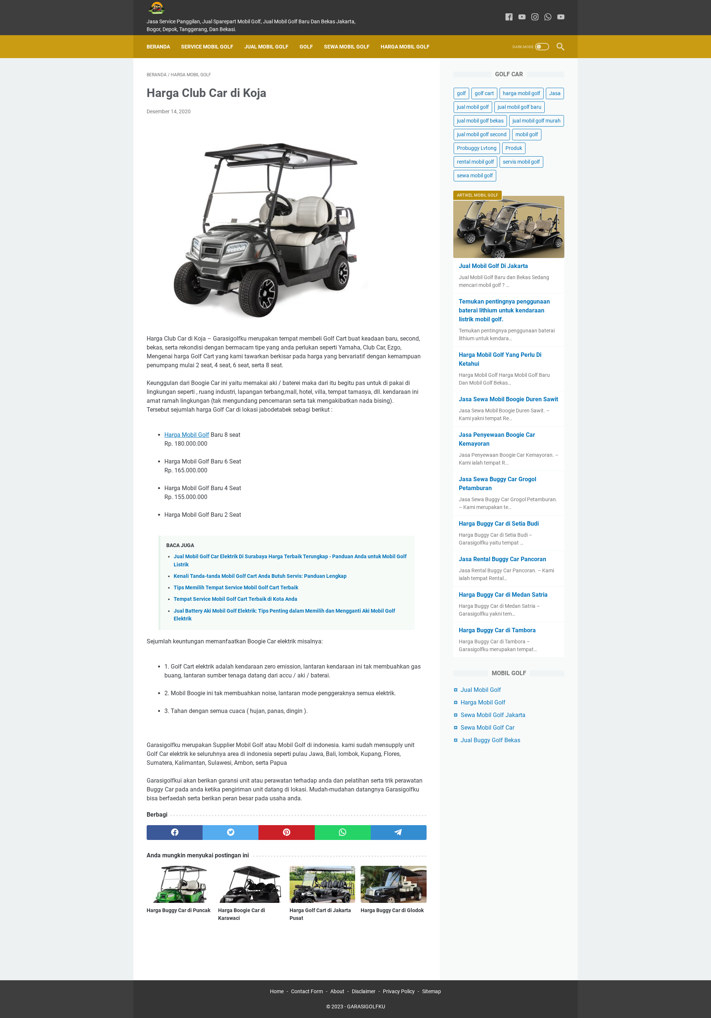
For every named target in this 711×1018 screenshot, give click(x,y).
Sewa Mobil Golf (347, 47)
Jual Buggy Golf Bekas (490, 740)
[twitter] (230, 832)
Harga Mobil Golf (405, 47)
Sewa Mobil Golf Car (487, 727)
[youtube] (521, 17)
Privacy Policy (399, 991)
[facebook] (509, 17)
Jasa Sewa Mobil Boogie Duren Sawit (508, 399)
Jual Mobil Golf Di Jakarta (493, 265)
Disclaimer (363, 991)
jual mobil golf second (482, 134)
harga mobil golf (521, 93)
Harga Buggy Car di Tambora (497, 630)
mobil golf (526, 134)
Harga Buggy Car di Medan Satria (503, 594)
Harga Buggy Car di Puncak (178, 910)
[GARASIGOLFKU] (162, 8)
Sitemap (431, 991)
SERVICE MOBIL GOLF (207, 47)
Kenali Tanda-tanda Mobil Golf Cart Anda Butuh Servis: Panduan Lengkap (260, 576)
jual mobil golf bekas (480, 121)
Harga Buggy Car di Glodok (392, 910)
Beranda (158, 47)
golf (461, 93)
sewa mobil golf (475, 175)
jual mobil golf (473, 107)
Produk (513, 148)
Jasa (555, 93)
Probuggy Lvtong (477, 148)
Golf (306, 47)
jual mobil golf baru (519, 107)
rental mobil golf (475, 162)
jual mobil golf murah (537, 121)
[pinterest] (286, 832)
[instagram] (534, 17)
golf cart (484, 93)
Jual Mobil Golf (266, 47)
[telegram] (399, 832)
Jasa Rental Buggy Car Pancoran (502, 559)
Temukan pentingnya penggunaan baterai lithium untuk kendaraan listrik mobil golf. (504, 310)
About (337, 991)
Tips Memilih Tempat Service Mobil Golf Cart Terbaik (236, 588)
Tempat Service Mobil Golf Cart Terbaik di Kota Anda (235, 599)
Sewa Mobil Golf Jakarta (493, 715)
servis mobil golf (521, 162)
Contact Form (307, 991)
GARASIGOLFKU (366, 1006)
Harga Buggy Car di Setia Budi (499, 523)
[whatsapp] (547, 17)
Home (277, 991)
